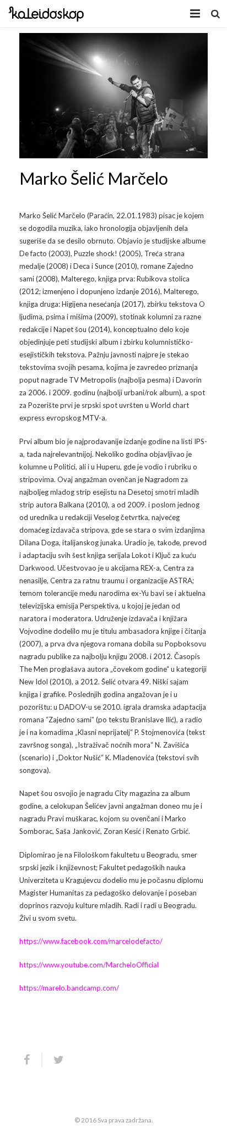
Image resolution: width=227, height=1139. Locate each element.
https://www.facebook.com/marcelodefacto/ (91, 941)
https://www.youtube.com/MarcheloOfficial (89, 964)
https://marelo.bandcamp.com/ (69, 987)
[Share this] (30, 1060)
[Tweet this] (54, 1060)
